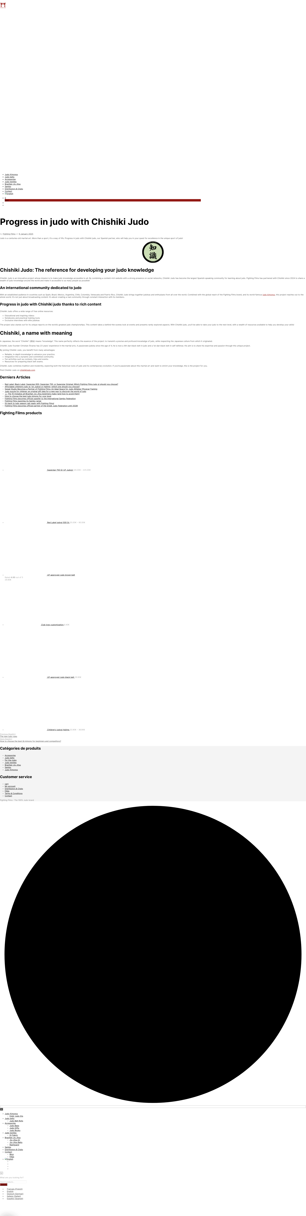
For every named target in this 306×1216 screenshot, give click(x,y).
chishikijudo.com (27, 370)
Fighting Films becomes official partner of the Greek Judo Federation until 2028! (41, 406)
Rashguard (14, 1145)
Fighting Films (9, 234)
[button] (5, 198)
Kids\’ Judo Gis (16, 1116)
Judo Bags (14, 1125)
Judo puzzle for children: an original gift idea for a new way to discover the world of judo (45, 391)
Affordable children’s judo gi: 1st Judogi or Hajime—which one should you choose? (42, 386)
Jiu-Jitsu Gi (15, 1140)
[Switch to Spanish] (11, 1168)
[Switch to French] (11, 1161)
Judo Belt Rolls (16, 1121)
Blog (12, 1154)
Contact (8, 191)
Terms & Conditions (13, 793)
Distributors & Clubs (14, 189)
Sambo (8, 186)
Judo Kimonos (11, 174)
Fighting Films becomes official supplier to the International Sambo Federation (40, 398)
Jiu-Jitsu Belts (16, 1142)
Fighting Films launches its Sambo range (23, 401)
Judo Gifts (14, 1128)
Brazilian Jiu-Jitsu (13, 765)
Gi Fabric (14, 1135)
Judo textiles (10, 181)
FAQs (7, 791)
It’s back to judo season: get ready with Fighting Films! (29, 403)
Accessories (10, 179)
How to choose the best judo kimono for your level (28, 396)
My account (10, 786)
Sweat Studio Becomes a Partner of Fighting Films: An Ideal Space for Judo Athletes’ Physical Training (51, 389)
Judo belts (9, 177)
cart (6, 784)
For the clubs (10, 760)
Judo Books (15, 1130)
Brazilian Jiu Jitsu (13, 184)
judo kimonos (269, 294)
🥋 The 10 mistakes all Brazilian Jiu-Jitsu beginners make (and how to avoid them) (42, 394)
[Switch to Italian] (11, 1166)
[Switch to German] (11, 1164)
